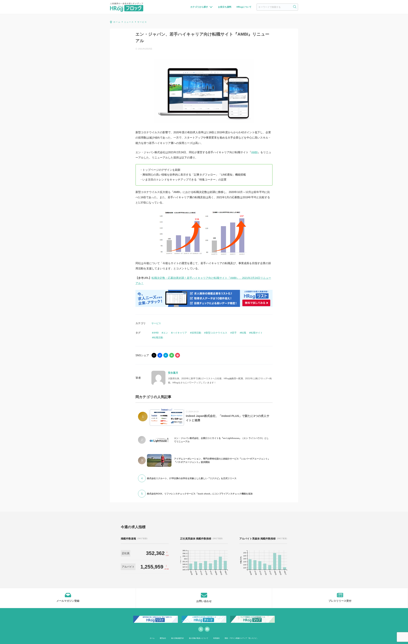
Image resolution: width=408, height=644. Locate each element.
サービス (156, 323)
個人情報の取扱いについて (198, 638)
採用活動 (196, 332)
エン (165, 332)
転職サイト (257, 332)
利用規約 (216, 638)
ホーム (152, 638)
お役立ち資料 (224, 7)
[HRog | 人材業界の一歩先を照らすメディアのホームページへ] (126, 7)
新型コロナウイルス (216, 332)
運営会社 (163, 638)
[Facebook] (207, 629)
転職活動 (158, 337)
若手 (234, 332)
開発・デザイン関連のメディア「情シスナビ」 (241, 638)
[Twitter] (200, 629)
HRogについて (244, 7)
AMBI (254, 152)
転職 (243, 332)
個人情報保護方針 (177, 638)
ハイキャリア (180, 332)
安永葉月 (173, 372)
